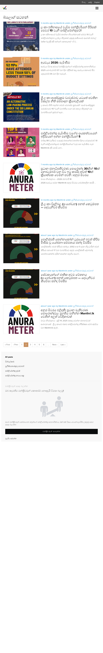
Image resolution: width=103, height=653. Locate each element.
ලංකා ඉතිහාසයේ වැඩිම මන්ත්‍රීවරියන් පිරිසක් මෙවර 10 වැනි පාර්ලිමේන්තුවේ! (68, 29)
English (97, 2)
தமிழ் (90, 2)
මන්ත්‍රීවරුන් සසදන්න (51, 431)
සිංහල (84, 2)
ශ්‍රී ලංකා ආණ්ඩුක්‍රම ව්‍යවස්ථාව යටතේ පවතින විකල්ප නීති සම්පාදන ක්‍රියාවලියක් (69, 99)
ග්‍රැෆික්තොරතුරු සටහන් (14, 366)
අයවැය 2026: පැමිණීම (55, 62)
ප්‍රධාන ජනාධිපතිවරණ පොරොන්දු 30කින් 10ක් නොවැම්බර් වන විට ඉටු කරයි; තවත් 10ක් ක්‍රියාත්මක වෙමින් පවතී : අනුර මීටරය (70, 172)
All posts (9, 357)
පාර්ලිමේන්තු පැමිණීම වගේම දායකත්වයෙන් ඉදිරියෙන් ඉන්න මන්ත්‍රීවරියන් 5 (69, 135)
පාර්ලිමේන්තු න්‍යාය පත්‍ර (14, 376)
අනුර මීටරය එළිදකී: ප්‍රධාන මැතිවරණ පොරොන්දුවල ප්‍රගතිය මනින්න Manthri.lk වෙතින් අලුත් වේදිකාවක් (67, 313)
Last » (63, 345)
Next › (54, 345)
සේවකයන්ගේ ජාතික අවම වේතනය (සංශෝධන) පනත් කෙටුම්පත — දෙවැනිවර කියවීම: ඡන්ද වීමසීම (68, 278)
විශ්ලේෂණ (9, 362)
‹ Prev (15, 345)
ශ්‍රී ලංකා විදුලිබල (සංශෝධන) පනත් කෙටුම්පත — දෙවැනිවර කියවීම (70, 205)
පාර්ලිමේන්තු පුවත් (12, 371)
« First (7, 345)
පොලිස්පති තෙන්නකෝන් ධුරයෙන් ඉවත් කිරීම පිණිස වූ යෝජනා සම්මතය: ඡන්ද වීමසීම (70, 241)
